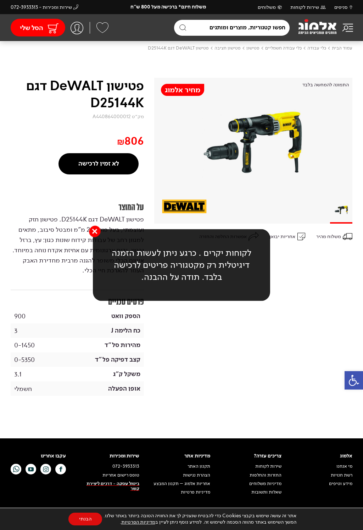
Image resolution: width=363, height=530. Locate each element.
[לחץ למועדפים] (102, 27)
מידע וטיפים (340, 483)
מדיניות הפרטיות (138, 522)
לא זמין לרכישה (98, 163)
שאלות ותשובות (266, 492)
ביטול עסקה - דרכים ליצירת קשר (112, 486)
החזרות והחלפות (265, 475)
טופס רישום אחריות (120, 475)
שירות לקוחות (304, 7)
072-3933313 (125, 466)
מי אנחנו (344, 466)
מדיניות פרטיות (195, 492)
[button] (354, 380)
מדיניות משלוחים (265, 483)
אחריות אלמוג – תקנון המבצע (181, 483)
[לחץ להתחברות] (77, 28)
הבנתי (85, 518)
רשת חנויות (341, 475)
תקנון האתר (198, 466)
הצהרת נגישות (196, 475)
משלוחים (267, 7)
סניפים (341, 7)
